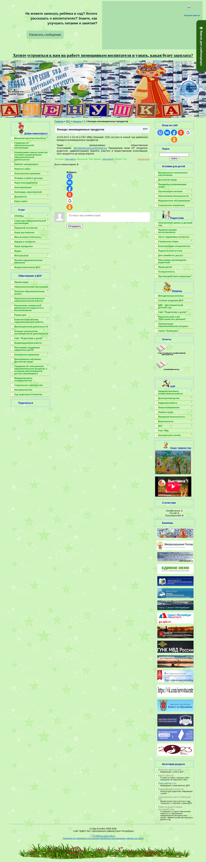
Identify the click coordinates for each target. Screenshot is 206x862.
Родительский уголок (169, 789)
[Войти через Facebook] (70, 189)
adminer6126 (108, 159)
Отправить (74, 226)
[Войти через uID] (70, 176)
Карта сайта (164, 775)
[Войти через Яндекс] (70, 195)
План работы (70, 159)
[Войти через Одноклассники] (70, 207)
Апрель (77, 121)
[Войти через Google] (70, 201)
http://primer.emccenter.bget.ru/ (90, 148)
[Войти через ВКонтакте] (70, 182)
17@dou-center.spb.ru (104, 836)
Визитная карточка (167, 769)
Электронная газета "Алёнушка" (174, 797)
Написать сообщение (45, 34)
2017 (68, 121)
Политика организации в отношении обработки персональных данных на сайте (103, 838)
